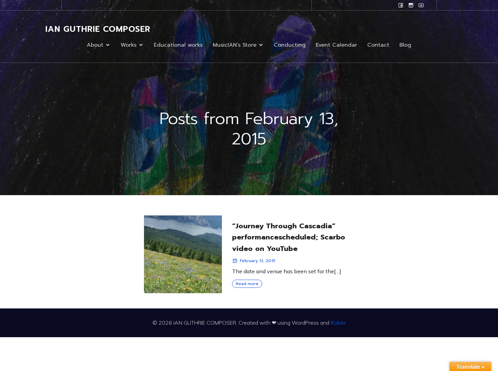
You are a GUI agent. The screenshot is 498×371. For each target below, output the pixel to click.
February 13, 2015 (257, 261)
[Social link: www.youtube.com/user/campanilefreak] (421, 5)
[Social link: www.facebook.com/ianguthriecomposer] (401, 5)
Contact (378, 45)
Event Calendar (336, 45)
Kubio (338, 322)
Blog (405, 45)
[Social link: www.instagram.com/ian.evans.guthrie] (411, 5)
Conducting (290, 45)
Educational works (178, 45)
